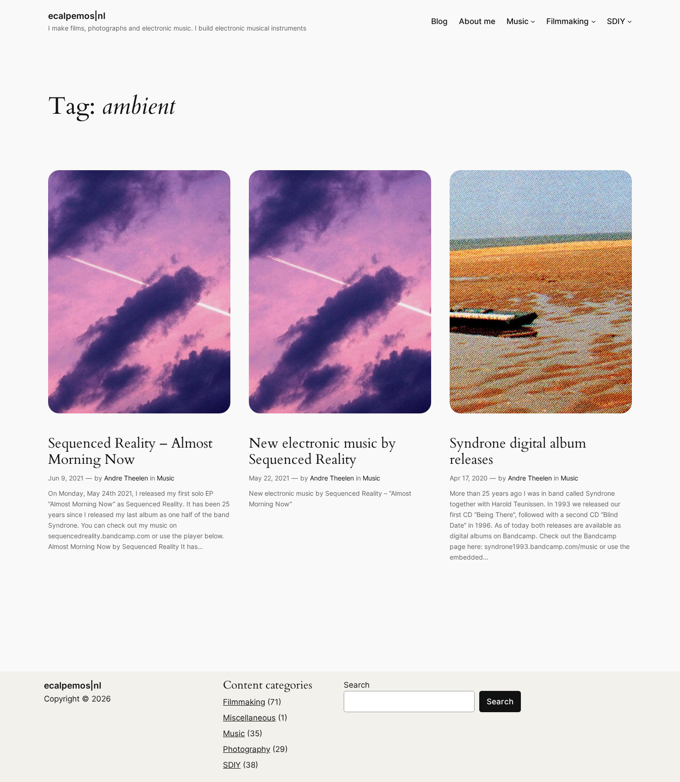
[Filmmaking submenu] (593, 21)
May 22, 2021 (269, 478)
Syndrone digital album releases (518, 452)
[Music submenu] (533, 21)
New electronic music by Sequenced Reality (322, 452)
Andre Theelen (126, 478)
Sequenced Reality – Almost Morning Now (130, 452)
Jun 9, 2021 (66, 478)
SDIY (232, 765)
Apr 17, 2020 (469, 478)
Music (165, 478)
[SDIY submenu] (629, 21)
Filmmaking (244, 702)
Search (357, 685)
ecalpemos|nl (76, 15)
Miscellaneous (249, 717)
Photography (246, 749)
